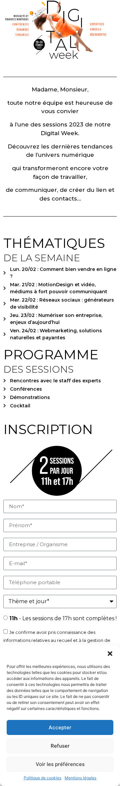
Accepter (60, 727)
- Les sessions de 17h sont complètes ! (63, 618)
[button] (110, 653)
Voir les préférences (60, 764)
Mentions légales (80, 777)
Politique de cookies (42, 777)
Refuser (60, 746)
